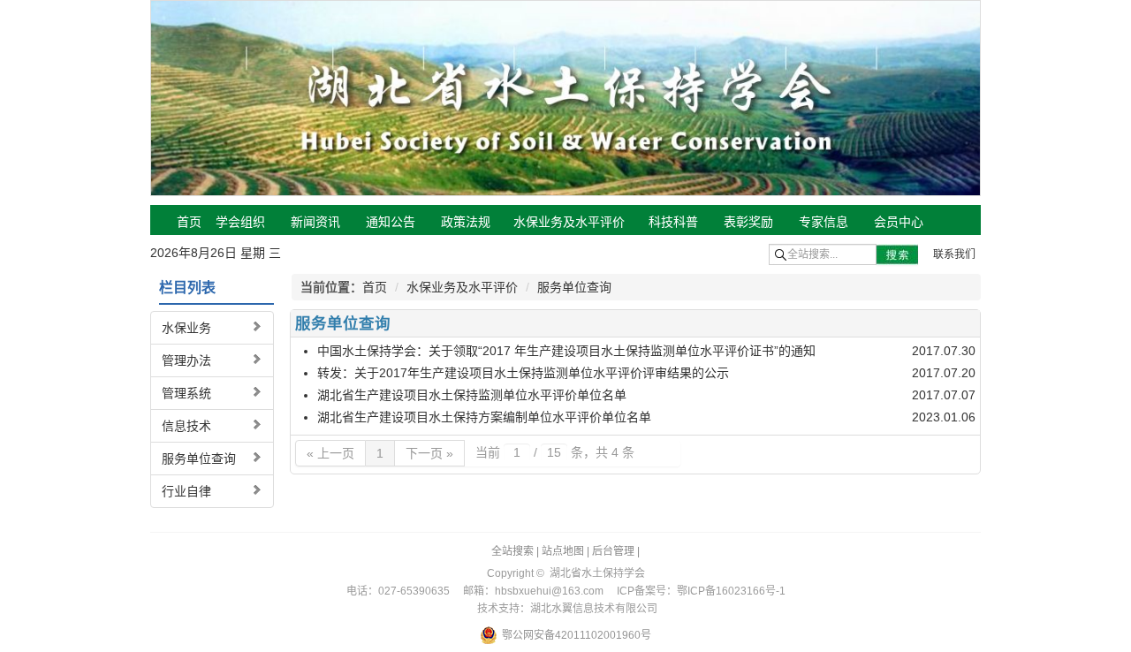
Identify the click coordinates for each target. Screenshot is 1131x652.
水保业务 (186, 328)
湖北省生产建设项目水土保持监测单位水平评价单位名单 (471, 395)
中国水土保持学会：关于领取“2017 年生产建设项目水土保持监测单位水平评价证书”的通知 (566, 351)
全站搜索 (512, 551)
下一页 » (429, 453)
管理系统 (186, 393)
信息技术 (186, 426)
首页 (374, 287)
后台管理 (613, 551)
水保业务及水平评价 (462, 287)
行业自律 (186, 491)
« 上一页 (330, 453)
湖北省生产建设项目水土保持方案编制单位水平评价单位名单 (484, 417)
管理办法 (186, 360)
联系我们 (954, 254)
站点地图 (563, 551)
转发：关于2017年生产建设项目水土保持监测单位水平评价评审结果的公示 (523, 373)
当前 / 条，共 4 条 (554, 452)
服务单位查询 (199, 458)
